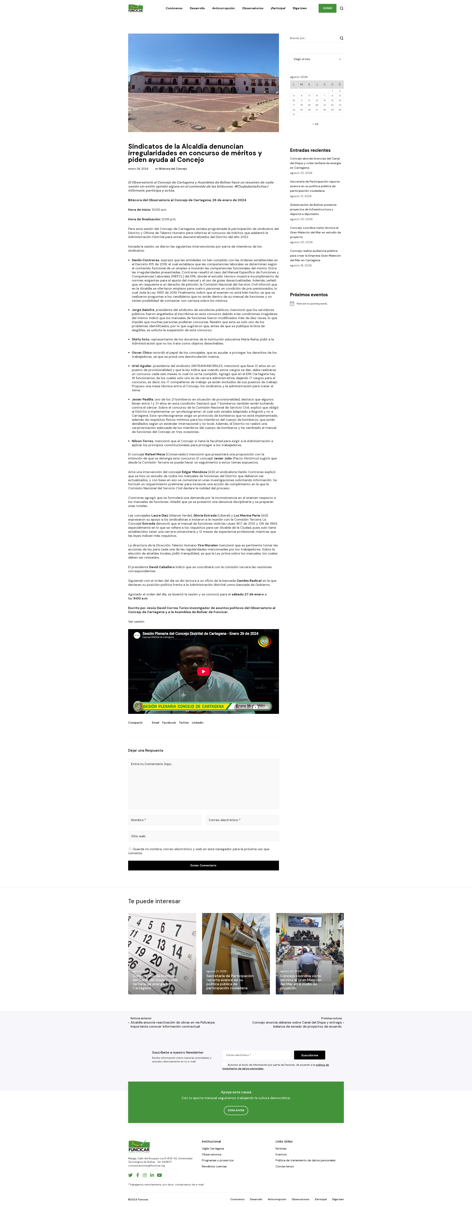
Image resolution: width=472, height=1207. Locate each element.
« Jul (315, 124)
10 (294, 100)
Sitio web (138, 836)
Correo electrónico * (225, 820)
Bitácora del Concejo (173, 169)
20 (316, 105)
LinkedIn (197, 723)
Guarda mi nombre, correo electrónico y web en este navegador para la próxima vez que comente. (198, 851)
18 (302, 105)
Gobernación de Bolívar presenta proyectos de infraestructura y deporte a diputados (313, 209)
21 (325, 105)
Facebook (169, 723)
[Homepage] (139, 1146)
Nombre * (138, 820)
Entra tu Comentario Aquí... (151, 764)
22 (332, 105)
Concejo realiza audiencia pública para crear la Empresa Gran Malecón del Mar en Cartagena (315, 255)
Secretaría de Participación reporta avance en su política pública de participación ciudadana (315, 186)
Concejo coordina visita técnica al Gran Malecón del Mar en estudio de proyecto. (315, 232)
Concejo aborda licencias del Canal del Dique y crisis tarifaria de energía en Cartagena (315, 163)
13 (317, 100)
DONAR (327, 8)
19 (309, 105)
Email (155, 723)
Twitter (184, 723)
